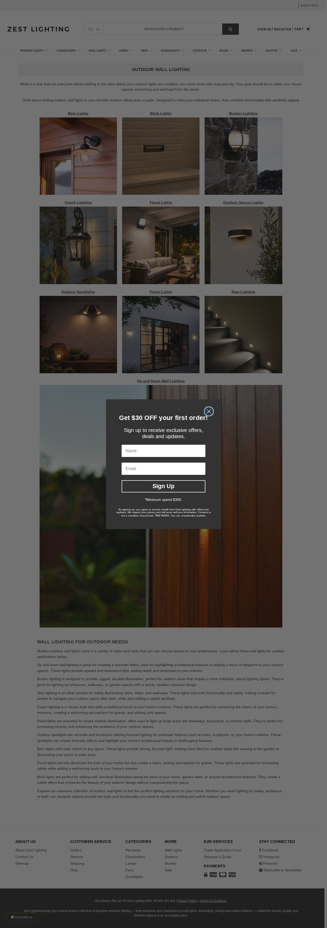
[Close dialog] (208, 411)
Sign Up (163, 486)
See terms (162, 515)
